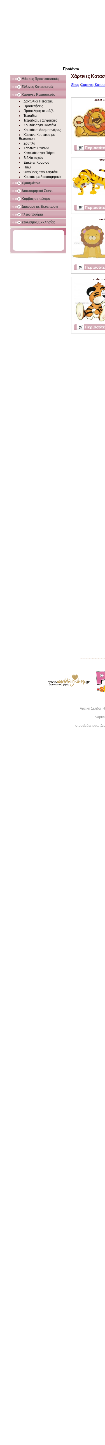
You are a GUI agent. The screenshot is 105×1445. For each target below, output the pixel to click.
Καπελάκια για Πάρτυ (39, 153)
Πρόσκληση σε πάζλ (38, 111)
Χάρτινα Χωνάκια (36, 148)
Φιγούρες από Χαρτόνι (41, 172)
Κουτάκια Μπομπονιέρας (42, 130)
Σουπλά (29, 143)
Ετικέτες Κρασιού (36, 162)
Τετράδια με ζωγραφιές (40, 120)
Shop (75, 85)
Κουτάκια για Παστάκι (40, 125)
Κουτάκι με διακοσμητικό (42, 177)
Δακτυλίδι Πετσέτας (38, 101)
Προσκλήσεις (33, 106)
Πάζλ (27, 167)
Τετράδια (30, 116)
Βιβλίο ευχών (33, 158)
